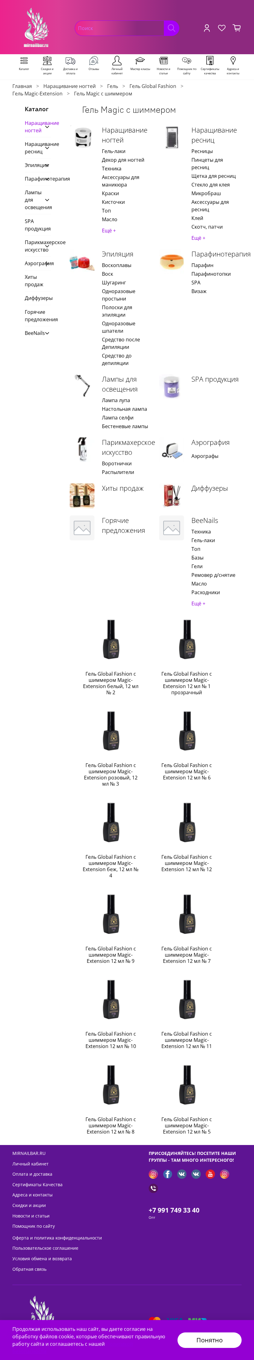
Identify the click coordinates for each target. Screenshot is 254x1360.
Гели (197, 566)
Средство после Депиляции (121, 343)
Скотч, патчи (207, 226)
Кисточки (113, 202)
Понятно (209, 1340)
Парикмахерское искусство (128, 447)
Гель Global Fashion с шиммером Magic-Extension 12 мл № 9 (110, 954)
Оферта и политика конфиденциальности (57, 1238)
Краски (110, 193)
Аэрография (210, 442)
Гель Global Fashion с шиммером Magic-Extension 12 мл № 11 (186, 1040)
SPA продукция (215, 379)
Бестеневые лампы (125, 426)
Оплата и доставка (32, 1174)
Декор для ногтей (123, 159)
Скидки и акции (29, 1205)
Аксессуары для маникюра (120, 181)
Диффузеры (209, 488)
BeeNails (204, 520)
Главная (22, 86)
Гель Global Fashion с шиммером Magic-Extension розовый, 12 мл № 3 (111, 774)
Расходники (205, 592)
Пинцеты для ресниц (207, 163)
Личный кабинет (30, 1164)
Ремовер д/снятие (213, 575)
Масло (109, 219)
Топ (106, 210)
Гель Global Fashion (152, 86)
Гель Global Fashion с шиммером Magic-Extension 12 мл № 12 (186, 863)
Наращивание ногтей (69, 86)
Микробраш (206, 193)
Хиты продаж (123, 488)
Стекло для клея (210, 184)
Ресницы (202, 151)
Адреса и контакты (32, 1195)
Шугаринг (114, 282)
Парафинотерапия (221, 254)
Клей (197, 218)
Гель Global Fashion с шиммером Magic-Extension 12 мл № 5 (186, 1125)
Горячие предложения (123, 525)
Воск (107, 273)
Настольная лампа (124, 409)
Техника (111, 168)
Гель (112, 86)
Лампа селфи (118, 417)
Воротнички (117, 463)
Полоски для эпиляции (117, 311)
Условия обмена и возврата (42, 1258)
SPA (195, 282)
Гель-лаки (113, 151)
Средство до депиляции (117, 359)
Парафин (202, 265)
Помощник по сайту (33, 1226)
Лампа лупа (116, 400)
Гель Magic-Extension (37, 93)
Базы (197, 557)
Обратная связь (29, 1269)
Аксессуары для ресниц (210, 206)
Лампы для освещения (120, 384)
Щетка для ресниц (213, 176)
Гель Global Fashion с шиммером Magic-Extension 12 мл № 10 (110, 1040)
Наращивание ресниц (214, 135)
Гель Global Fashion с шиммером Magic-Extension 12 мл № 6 (186, 771)
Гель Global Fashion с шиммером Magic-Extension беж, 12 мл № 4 (110, 866)
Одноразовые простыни (118, 295)
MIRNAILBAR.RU (29, 1153)
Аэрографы (204, 456)
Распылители (118, 472)
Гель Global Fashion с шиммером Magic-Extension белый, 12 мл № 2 (110, 683)
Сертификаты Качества (37, 1184)
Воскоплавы (116, 265)
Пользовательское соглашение (45, 1248)
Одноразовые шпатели (118, 327)
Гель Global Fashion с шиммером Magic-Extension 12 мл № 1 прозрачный (186, 683)
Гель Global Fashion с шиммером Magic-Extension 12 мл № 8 (110, 1125)
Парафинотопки (211, 273)
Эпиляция (118, 254)
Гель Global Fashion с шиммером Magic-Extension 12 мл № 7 (186, 954)
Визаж (199, 291)
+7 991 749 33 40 (174, 1210)
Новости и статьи (31, 1216)
